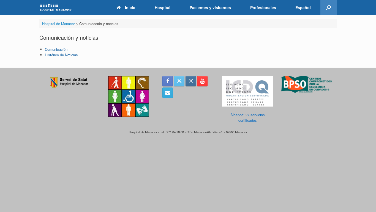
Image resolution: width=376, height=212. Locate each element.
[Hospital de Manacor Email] (167, 93)
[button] (328, 7)
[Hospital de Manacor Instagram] (191, 81)
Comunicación (56, 49)
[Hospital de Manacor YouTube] (202, 81)
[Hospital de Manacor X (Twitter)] (179, 81)
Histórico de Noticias (61, 54)
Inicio (130, 7)
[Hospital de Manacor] (55, 7)
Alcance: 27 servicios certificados (247, 117)
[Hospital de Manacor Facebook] (167, 81)
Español (303, 7)
